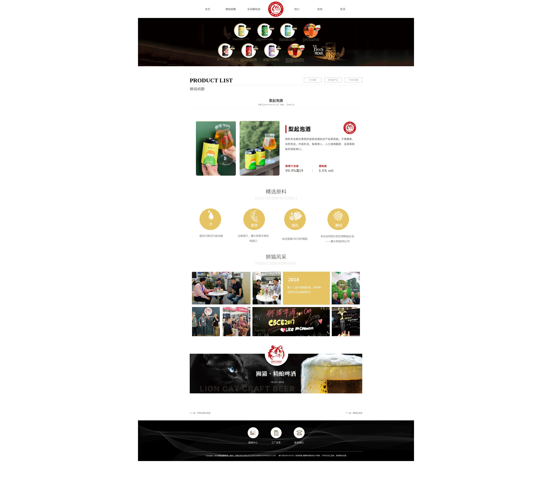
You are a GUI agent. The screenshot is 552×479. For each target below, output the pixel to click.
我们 (296, 9)
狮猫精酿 (231, 9)
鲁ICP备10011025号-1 (286, 456)
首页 (207, 9)
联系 (342, 9)
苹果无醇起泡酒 (203, 413)
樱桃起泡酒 (357, 413)
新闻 (319, 9)
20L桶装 (312, 80)
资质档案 (299, 456)
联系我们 (299, 442)
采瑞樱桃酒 (253, 9)
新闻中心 (253, 442)
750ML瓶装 (353, 80)
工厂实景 (276, 442)
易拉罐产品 (333, 80)
